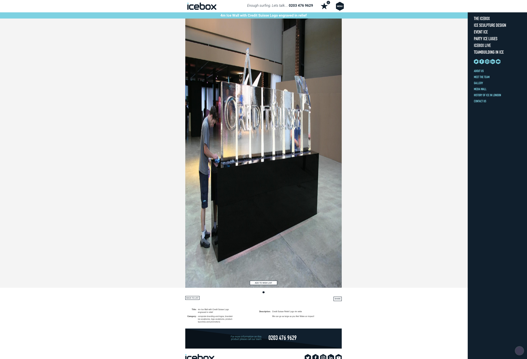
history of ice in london (487, 95)
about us (479, 71)
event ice (481, 32)
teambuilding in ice (489, 53)
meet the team (482, 77)
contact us (480, 101)
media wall (480, 89)
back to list (192, 298)
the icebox (482, 19)
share (338, 299)
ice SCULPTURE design (490, 26)
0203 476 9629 (301, 5)
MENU (340, 6)
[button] (263, 292)
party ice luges (485, 39)
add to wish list (263, 282)
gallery (478, 83)
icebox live (482, 46)
